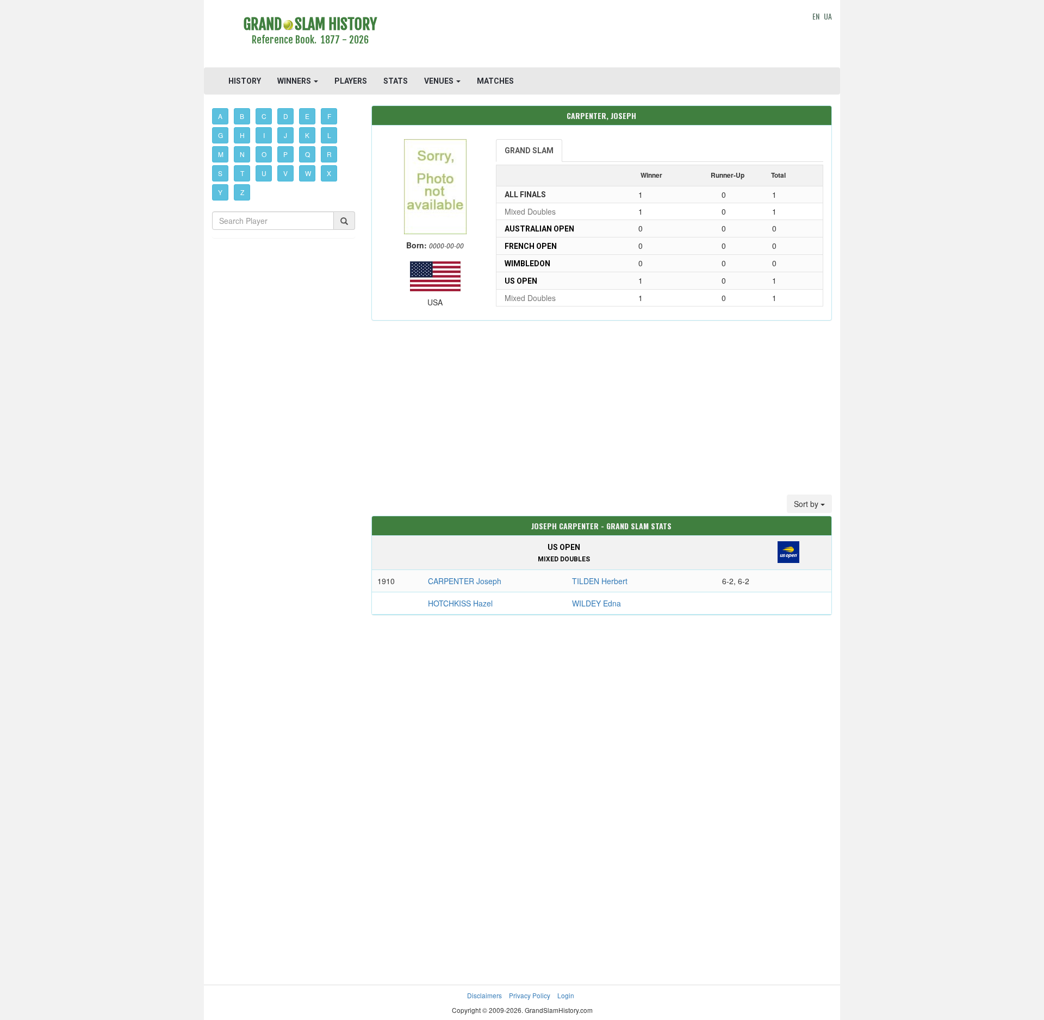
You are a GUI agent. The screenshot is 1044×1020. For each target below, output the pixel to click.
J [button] (285, 135)
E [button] (307, 116)
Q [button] (307, 154)
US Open (521, 281)
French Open (531, 246)
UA (828, 16)
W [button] (308, 173)
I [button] (264, 135)
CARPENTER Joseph (464, 580)
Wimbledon (527, 263)
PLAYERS (350, 81)
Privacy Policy (529, 995)
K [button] (307, 135)
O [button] (264, 154)
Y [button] (220, 192)
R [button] (329, 154)
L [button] (329, 135)
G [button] (220, 135)
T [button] (242, 173)
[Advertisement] (601, 35)
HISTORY (244, 81)
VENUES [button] (439, 81)
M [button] (220, 154)
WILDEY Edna (596, 603)
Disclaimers (484, 995)
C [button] (264, 116)
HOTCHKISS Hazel (460, 603)
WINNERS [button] (295, 81)
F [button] (329, 116)
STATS (395, 81)
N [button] (242, 154)
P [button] (285, 154)
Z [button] (242, 192)
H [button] (242, 135)
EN (815, 16)
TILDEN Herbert (599, 580)
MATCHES (495, 81)
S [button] (220, 173)
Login (565, 995)
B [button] (242, 116)
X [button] (329, 173)
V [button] (285, 173)
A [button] (220, 116)
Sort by (807, 503)
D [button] (285, 116)
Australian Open (539, 228)
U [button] (264, 173)
